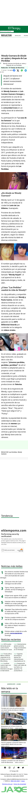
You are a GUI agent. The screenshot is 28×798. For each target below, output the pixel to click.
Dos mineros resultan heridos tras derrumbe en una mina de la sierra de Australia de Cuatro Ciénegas (14, 575)
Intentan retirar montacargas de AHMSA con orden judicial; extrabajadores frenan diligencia (16, 603)
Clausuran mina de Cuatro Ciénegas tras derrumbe (14, 583)
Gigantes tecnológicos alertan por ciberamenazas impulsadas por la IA (19, 657)
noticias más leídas (16, 633)
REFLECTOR (6, 35)
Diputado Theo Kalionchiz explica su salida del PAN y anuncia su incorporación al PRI (16, 611)
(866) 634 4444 (15, 781)
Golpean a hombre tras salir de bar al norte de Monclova (12, 761)
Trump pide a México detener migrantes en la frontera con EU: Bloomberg (6, 657)
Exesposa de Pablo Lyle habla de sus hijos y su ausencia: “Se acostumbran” (20, 666)
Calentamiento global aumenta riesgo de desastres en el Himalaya (20, 646)
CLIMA (19, 684)
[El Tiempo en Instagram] (11, 768)
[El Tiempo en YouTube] (20, 768)
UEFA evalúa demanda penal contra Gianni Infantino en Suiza (6, 646)
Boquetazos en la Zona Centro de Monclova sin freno (12, 727)
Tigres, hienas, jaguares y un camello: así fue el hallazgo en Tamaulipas (15, 590)
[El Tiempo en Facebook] (6, 768)
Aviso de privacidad (20, 784)
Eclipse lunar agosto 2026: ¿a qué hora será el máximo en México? (16, 596)
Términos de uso (7, 784)
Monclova (18, 35)
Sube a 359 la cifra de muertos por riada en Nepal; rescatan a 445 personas (15, 625)
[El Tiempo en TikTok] (15, 768)
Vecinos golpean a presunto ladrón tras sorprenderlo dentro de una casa (13, 744)
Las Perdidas (13, 452)
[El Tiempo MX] (14, 29)
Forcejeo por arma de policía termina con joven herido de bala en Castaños (13, 710)
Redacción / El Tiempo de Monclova (12, 68)
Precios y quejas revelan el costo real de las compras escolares (16, 618)
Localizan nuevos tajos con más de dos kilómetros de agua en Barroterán (6, 666)
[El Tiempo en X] (23, 768)
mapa (23, 781)
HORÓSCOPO (11, 684)
